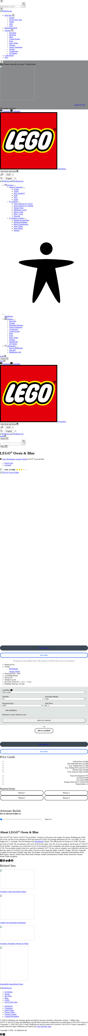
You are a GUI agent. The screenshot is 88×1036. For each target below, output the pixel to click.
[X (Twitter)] (1, 861)
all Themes (13, 344)
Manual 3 (21, 798)
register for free (79, 105)
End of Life (9, 463)
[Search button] (24, 442)
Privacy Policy (10, 1012)
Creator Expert (14, 331)
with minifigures (11, 710)
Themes (10, 319)
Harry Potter (18, 226)
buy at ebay (44, 655)
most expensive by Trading (23, 206)
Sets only (12, 350)
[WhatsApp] (9, 861)
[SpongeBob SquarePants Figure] (14, 980)
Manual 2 (66, 793)
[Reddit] (7, 861)
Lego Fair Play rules (44, 1026)
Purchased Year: (8, 703)
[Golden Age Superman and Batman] (17, 919)
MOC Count (18, 214)
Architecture (13, 329)
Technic (12, 323)
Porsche (16, 230)
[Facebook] (12, 861)
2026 (15, 195)
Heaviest (17, 216)
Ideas (11, 333)
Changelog (8, 1008)
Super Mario (18, 228)
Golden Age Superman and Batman (13, 923)
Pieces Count (18, 212)
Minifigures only (15, 352)
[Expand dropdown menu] (15, 185)
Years (48, 819)
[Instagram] (4, 1035)
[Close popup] (1, 61)
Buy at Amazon (44, 648)
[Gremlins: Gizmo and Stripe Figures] (17, 888)
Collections (10, 346)
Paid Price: (49, 703)
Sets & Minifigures (16, 348)
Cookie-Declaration (12, 1016)
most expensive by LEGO (23, 204)
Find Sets (9, 185)
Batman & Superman (21, 220)
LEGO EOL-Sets (11, 1002)
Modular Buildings (20, 222)
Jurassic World (14, 671)
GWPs (16, 191)
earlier (16, 200)
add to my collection (44, 720)
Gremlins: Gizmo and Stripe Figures (13, 892)
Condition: (6, 690)
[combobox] (10, 444)
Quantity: (5, 697)
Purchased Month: (51, 697)
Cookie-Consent (10, 1014)
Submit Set (8, 1006)
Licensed (8, 465)
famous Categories (16, 187)
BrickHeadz (13, 342)
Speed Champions (15, 327)
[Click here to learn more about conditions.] (11, 690)
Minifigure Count (20, 210)
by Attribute (13, 202)
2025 (15, 197)
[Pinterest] (4, 861)
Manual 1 (21, 793)
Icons (11, 336)
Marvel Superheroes (21, 224)
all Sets (16, 189)
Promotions (61, 169)
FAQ (2, 361)
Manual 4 (66, 798)
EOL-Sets (19, 193)
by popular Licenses (16, 218)
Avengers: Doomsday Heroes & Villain (14, 944)
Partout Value (18, 208)
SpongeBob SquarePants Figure (11, 984)
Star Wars (12, 321)
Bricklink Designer (16, 325)
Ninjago (12, 340)
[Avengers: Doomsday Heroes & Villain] (17, 940)
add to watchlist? (44, 731)
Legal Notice (9, 1010)
